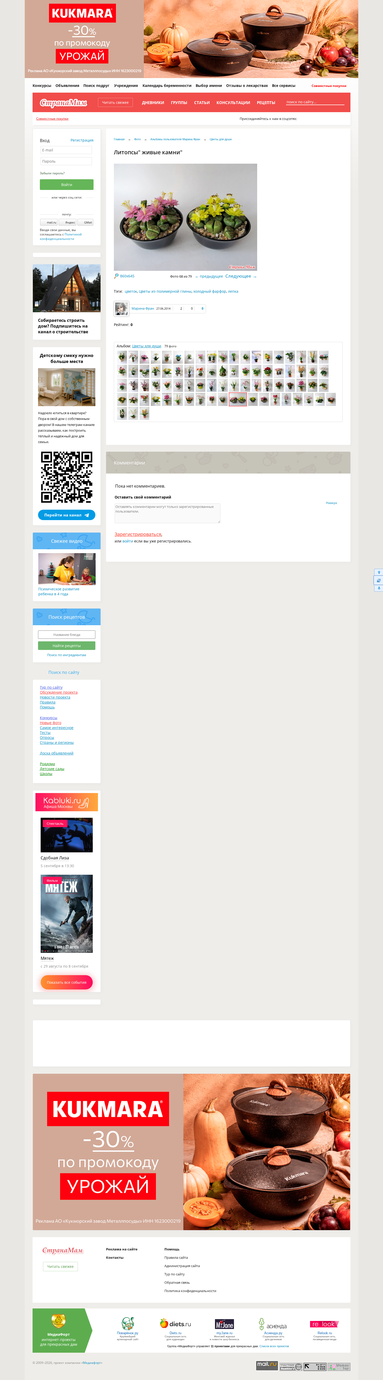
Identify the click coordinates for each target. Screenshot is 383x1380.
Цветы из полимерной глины (165, 291)
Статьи (202, 102)
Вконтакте (63, 206)
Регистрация (82, 140)
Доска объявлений (56, 753)
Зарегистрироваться (138, 534)
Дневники (153, 102)
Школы (46, 773)
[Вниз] (378, 588)
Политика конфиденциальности (190, 1290)
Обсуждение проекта (59, 692)
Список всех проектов (274, 1346)
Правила (47, 702)
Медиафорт (92, 1362)
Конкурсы (42, 85)
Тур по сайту (51, 687)
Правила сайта (176, 1257)
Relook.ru (325, 1333)
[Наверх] (378, 572)
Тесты (45, 732)
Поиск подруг (96, 85)
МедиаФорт (58, 1334)
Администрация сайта (182, 1265)
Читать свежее (115, 102)
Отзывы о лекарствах (247, 85)
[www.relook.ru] (325, 1330)
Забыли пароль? (52, 173)
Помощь (47, 707)
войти (127, 541)
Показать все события (67, 982)
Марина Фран (143, 308)
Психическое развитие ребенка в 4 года (58, 591)
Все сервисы (283, 85)
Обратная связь (177, 1282)
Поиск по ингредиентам (66, 655)
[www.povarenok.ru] (127, 1330)
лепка (233, 291)
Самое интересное (56, 727)
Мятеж (47, 958)
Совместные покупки (329, 86)
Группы (179, 102)
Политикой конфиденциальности (61, 236)
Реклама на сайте (122, 1249)
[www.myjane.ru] (224, 1330)
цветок (131, 291)
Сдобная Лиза (55, 858)
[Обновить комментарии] (378, 580)
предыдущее (211, 276)
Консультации (233, 102)
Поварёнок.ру (127, 1333)
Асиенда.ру (273, 1333)
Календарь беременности (167, 85)
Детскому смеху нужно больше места (67, 358)
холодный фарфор (209, 291)
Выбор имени (209, 85)
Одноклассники (70, 206)
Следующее (238, 276)
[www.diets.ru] (175, 1330)
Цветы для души (221, 139)
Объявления (67, 85)
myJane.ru (224, 1333)
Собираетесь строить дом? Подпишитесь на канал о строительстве (63, 326)
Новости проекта (55, 697)
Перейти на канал (63, 515)
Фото (137, 139)
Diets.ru (175, 1333)
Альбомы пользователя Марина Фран (175, 139)
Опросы (47, 737)
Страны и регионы (57, 742)
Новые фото (50, 722)
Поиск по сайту (63, 672)
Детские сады (52, 768)
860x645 (127, 275)
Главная (119, 139)
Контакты (114, 1257)
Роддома (47, 763)
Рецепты (266, 102)
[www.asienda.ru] (273, 1330)
